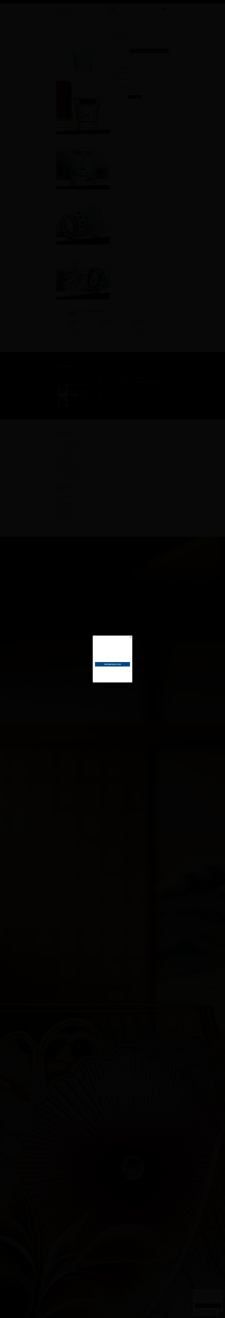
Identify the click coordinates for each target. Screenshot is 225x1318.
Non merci (113, 668)
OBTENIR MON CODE (112, 664)
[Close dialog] (131, 637)
